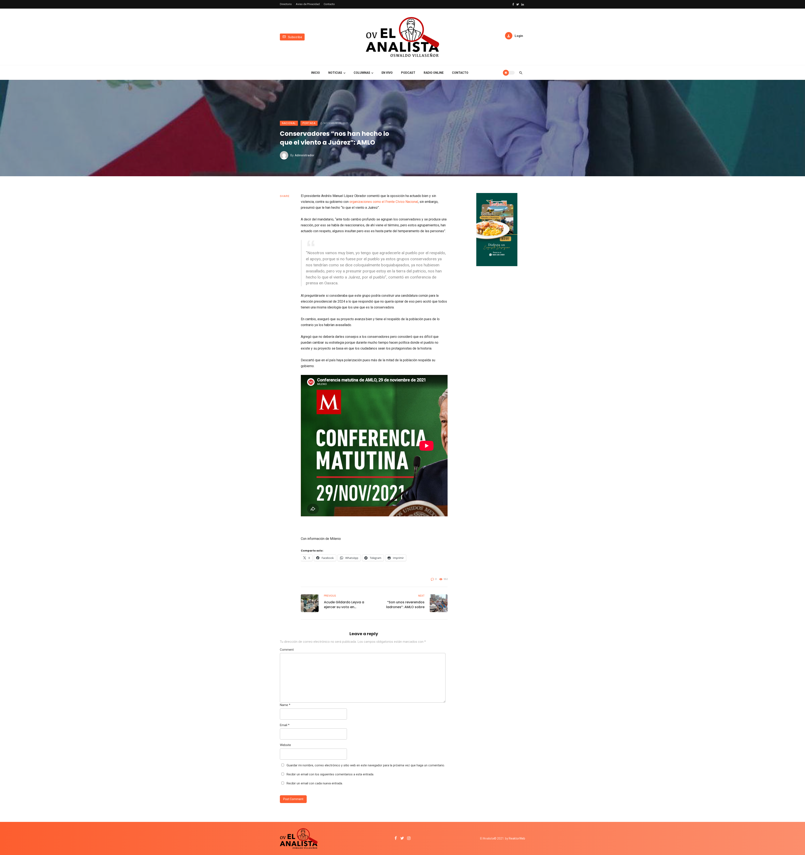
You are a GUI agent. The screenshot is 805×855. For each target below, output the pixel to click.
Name (285, 705)
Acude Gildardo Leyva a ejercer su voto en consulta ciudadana (344, 604)
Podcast (408, 72)
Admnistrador (304, 155)
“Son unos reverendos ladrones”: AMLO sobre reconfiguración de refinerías (405, 604)
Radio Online (434, 72)
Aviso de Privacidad (308, 4)
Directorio (286, 4)
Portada (309, 123)
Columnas (362, 72)
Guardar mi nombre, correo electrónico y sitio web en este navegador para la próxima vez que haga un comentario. (366, 765)
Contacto (329, 4)
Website (285, 745)
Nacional (289, 123)
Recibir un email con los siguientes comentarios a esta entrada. (330, 774)
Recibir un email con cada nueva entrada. (315, 783)
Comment (287, 650)
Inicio (315, 72)
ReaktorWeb (517, 838)
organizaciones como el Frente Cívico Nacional (383, 202)
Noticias (335, 72)
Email (285, 725)
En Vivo (387, 72)
